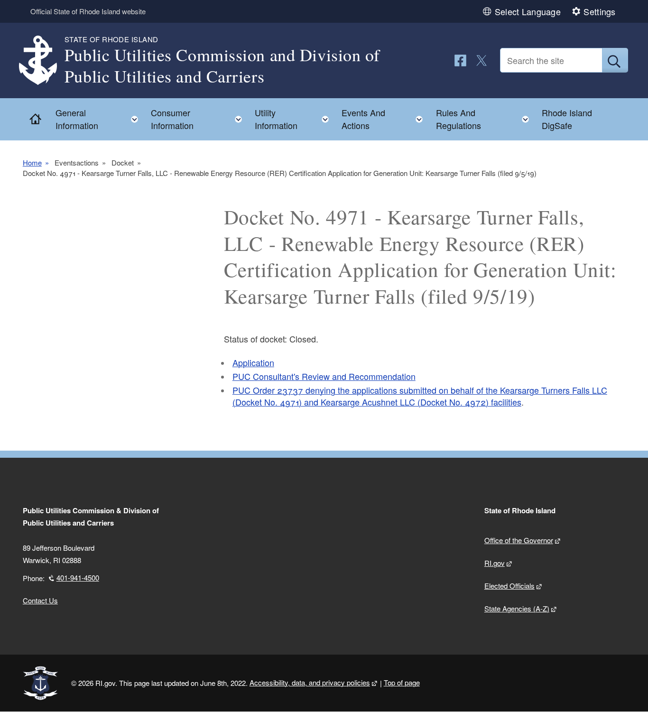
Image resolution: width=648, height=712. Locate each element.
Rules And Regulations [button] (485, 118)
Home (32, 162)
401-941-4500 (77, 578)
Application (253, 362)
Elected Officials (509, 586)
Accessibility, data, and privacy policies (310, 682)
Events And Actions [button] (385, 118)
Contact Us (40, 600)
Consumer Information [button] (199, 118)
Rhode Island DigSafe (567, 118)
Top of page (402, 682)
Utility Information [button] (294, 118)
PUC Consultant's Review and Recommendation (324, 376)
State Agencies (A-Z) (516, 608)
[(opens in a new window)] (460, 60)
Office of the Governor (518, 540)
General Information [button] (100, 118)
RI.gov (494, 563)
